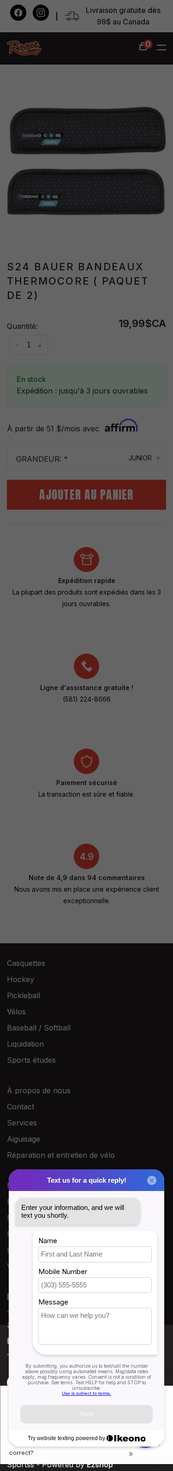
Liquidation (25, 1043)
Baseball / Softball (39, 1027)
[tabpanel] (86, 161)
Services (22, 1122)
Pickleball (23, 995)
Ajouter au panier (86, 494)
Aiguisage (23, 1138)
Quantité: (22, 326)
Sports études (31, 1060)
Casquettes (26, 963)
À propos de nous (39, 1090)
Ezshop (100, 1464)
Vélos (16, 1011)
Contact (20, 1106)
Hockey (20, 979)
